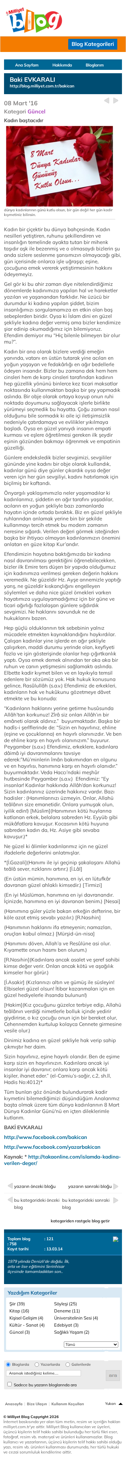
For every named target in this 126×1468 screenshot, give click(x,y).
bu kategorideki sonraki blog (86, 1203)
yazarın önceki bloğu (35, 1186)
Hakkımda (62, 64)
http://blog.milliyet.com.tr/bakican (42, 85)
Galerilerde (81, 1364)
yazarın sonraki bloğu (90, 1186)
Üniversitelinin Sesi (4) (76, 1318)
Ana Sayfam (27, 64)
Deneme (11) (67, 1310)
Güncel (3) (19, 1332)
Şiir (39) (17, 1303)
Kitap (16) (19, 1310)
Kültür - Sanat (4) (27, 1325)
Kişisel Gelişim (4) (26, 1318)
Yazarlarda (50, 1364)
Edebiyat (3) (66, 1325)
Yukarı (110, 1403)
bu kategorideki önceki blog (36, 1203)
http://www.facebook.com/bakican (45, 1137)
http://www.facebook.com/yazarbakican (52, 1147)
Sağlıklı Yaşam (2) (71, 1332)
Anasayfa (14, 1404)
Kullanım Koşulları (67, 1404)
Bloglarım (95, 64)
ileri (116, 101)
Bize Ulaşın (37, 1404)
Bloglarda (20, 1364)
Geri (107, 101)
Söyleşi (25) (65, 1303)
